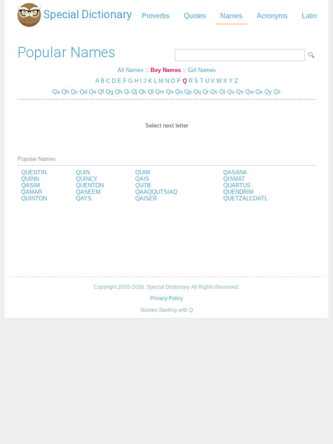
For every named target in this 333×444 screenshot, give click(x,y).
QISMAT (234, 179)
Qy (268, 91)
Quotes (195, 16)
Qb (65, 91)
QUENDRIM (238, 192)
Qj (134, 91)
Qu (231, 91)
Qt (222, 91)
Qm (159, 91)
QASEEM (88, 192)
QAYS (83, 198)
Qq (197, 91)
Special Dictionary (87, 14)
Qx (259, 91)
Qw (249, 91)
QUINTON (34, 198)
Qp (188, 91)
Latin (309, 16)
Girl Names (202, 70)
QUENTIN (33, 172)
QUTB (143, 185)
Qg (109, 91)
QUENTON (90, 185)
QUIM (142, 172)
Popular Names (66, 52)
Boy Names (165, 70)
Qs (214, 91)
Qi (127, 91)
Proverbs (156, 16)
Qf (101, 91)
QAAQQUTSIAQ (156, 192)
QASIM (30, 185)
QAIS (142, 179)
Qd (83, 91)
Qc (74, 91)
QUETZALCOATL (245, 198)
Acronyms (272, 16)
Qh (118, 91)
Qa (56, 91)
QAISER (146, 198)
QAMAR (31, 192)
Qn (169, 91)
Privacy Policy (166, 298)
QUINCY (87, 179)
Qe (92, 91)
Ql (150, 91)
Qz (277, 91)
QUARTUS (237, 185)
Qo (179, 91)
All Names (131, 70)
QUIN (83, 172)
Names (231, 16)
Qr (205, 91)
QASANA (235, 172)
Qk (142, 91)
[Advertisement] (166, 239)
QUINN (30, 179)
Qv (240, 91)
